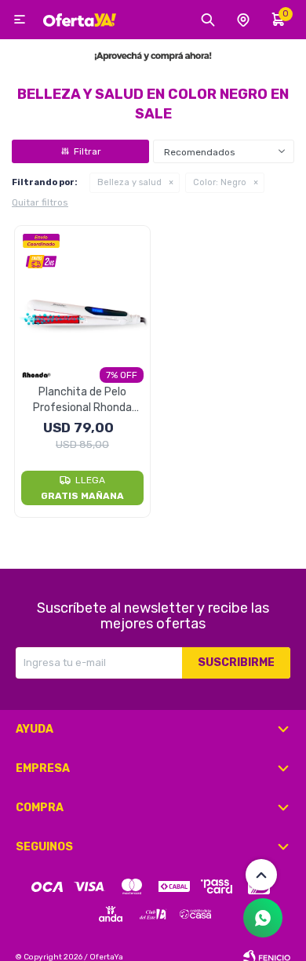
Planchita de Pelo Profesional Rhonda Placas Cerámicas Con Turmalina (82, 400)
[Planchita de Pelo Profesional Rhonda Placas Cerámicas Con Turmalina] (83, 294)
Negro (219, 182)
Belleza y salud (129, 182)
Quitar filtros (40, 202)
